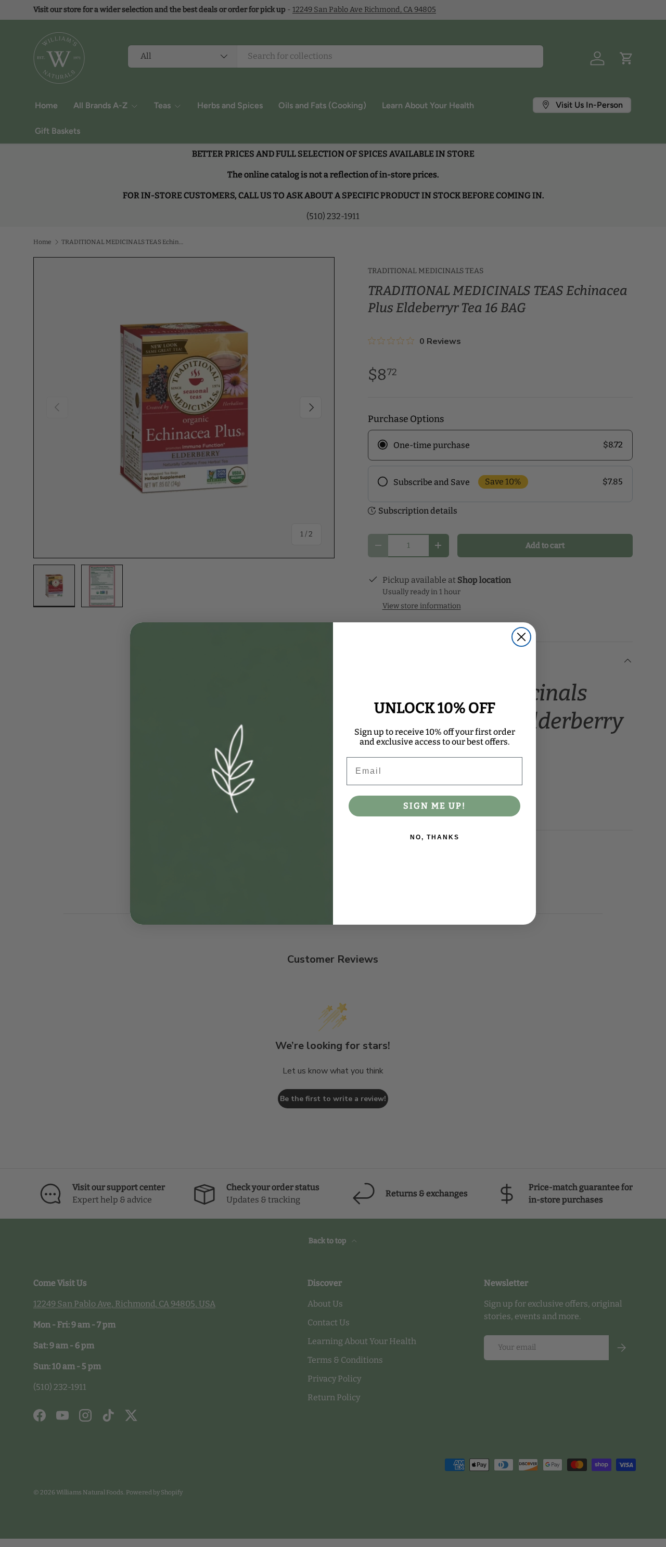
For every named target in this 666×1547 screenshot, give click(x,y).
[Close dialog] (521, 637)
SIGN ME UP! (434, 806)
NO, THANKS (434, 837)
